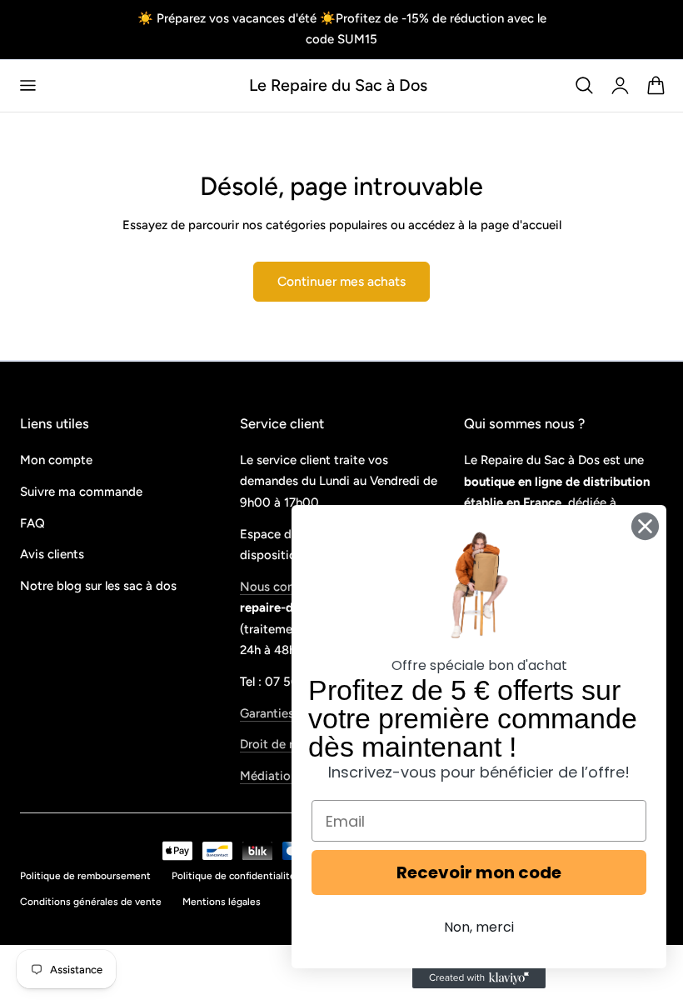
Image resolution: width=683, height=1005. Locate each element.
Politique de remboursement (85, 876)
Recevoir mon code (478, 872)
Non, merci (479, 927)
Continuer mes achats (341, 281)
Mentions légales (221, 902)
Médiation (268, 776)
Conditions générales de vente (91, 902)
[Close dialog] (645, 526)
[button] (27, 86)
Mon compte (56, 460)
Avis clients (52, 555)
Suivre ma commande (81, 491)
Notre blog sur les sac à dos (98, 586)
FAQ (32, 523)
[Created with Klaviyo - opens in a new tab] (479, 978)
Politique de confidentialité (234, 876)
